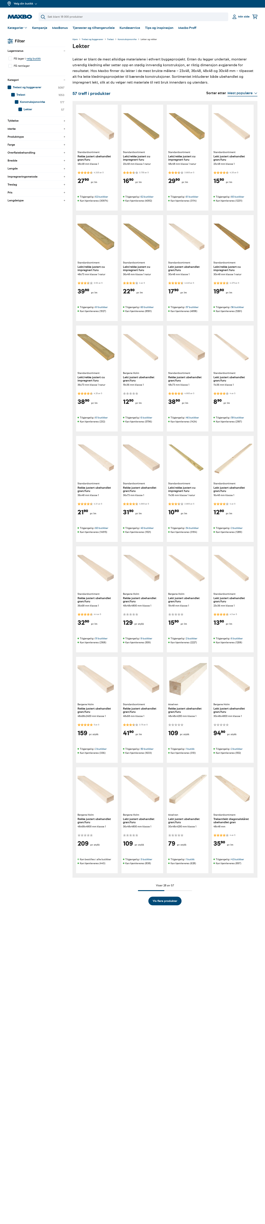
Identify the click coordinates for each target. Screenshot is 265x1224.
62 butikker (101, 196)
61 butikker (192, 196)
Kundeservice (130, 28)
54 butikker (192, 528)
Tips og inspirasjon (159, 28)
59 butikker (237, 417)
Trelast (110, 39)
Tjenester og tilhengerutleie (94, 28)
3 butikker (146, 859)
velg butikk (33, 59)
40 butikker (147, 528)
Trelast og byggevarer (92, 39)
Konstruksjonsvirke (127, 39)
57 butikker (192, 307)
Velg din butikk (23, 4)
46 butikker (192, 417)
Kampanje (39, 28)
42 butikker (237, 859)
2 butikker (236, 528)
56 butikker (237, 307)
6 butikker (146, 417)
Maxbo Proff (187, 28)
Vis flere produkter (165, 901)
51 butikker (101, 638)
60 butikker (237, 196)
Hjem (75, 39)
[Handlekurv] (254, 17)
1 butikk (190, 749)
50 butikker (147, 749)
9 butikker (146, 638)
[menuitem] (36, 87)
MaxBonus (60, 28)
